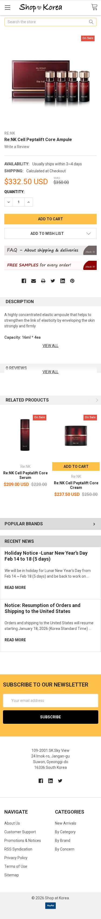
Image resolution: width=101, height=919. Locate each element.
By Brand (62, 840)
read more (15, 587)
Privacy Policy (15, 858)
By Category (65, 832)
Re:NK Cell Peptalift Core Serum (25, 475)
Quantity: (14, 192)
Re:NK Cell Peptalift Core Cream (76, 485)
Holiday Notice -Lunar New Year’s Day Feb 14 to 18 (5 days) (46, 556)
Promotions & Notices (22, 840)
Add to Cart (76, 466)
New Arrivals (65, 823)
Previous (89, 400)
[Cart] (96, 7)
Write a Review (16, 147)
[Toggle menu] (7, 7)
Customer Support (20, 832)
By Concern (64, 849)
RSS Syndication (18, 849)
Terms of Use (15, 866)
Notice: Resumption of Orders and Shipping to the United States (43, 608)
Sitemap (11, 875)
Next (96, 400)
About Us (12, 823)
